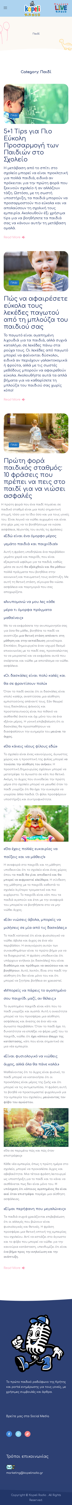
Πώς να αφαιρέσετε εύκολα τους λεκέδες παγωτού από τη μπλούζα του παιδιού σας (36, 312)
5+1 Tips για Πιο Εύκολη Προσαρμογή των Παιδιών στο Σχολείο (31, 145)
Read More (12, 237)
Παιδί (14, 115)
